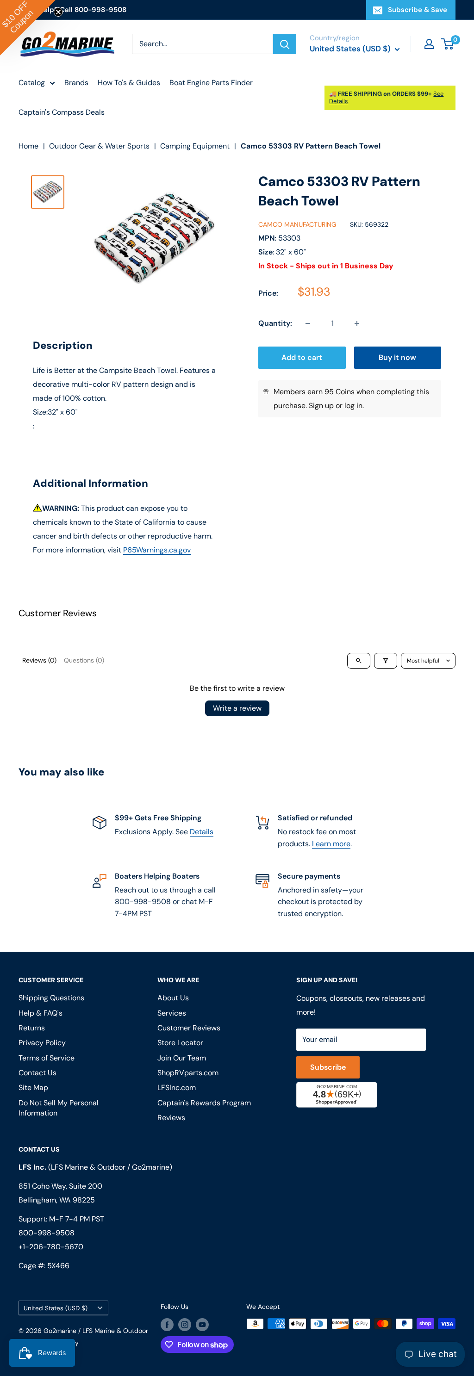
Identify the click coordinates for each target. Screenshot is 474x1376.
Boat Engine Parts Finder (211, 82)
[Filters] (385, 661)
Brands (76, 82)
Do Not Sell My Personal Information (59, 1108)
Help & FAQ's (40, 1013)
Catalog (32, 82)
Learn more (331, 844)
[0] (448, 44)
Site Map (33, 1087)
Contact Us (37, 1073)
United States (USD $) (55, 1308)
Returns (32, 1028)
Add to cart (301, 357)
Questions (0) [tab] (84, 660)
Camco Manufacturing (297, 224)
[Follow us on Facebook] (167, 1324)
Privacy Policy (42, 1042)
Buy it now (397, 357)
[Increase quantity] (357, 323)
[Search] (284, 44)
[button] (28, 28)
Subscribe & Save (417, 9)
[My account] (429, 44)
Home (28, 146)
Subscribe (328, 1067)
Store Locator (180, 1042)
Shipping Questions (51, 998)
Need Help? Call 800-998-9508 (72, 9)
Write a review (237, 708)
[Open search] (358, 661)
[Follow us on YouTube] (202, 1324)
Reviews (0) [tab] (39, 660)
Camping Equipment (195, 146)
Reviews (171, 1117)
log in (353, 405)
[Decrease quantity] (308, 323)
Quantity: (275, 323)
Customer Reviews (188, 1028)
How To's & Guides (129, 82)
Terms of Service (47, 1058)
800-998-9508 (47, 1233)
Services (171, 1013)
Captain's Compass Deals (62, 112)
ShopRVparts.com (187, 1073)
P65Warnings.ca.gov (157, 550)
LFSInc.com (176, 1087)
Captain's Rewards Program (204, 1103)
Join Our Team (181, 1058)
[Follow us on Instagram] (184, 1324)
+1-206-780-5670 (51, 1247)
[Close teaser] (58, 12)
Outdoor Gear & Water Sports (99, 146)
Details (201, 832)
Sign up (321, 405)
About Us (173, 998)
